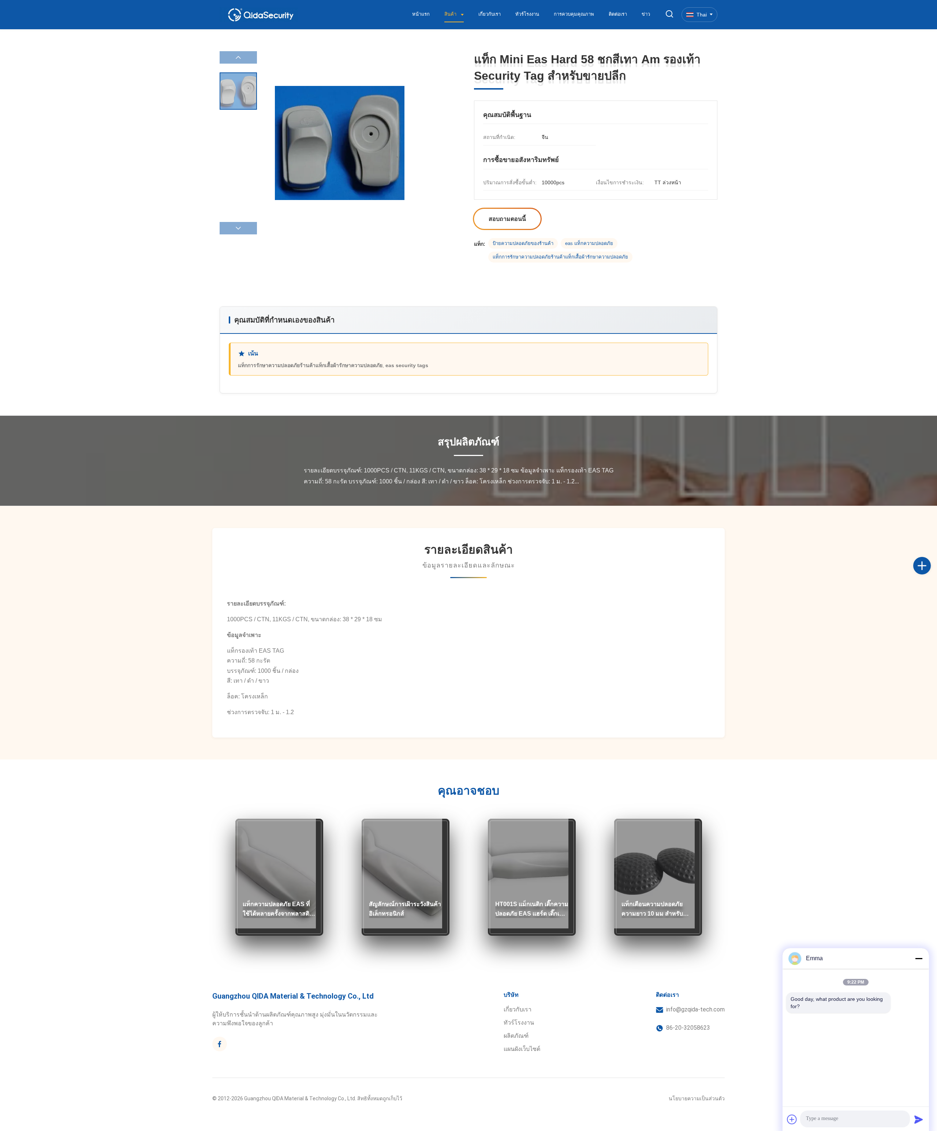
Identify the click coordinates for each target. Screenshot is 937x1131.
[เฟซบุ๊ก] (929, 557)
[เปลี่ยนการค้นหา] (669, 14)
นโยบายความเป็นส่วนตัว (697, 1098)
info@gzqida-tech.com (695, 1009)
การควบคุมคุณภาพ (574, 14)
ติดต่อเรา (618, 14)
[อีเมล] (929, 573)
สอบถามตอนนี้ (507, 219)
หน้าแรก (421, 14)
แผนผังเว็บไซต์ (522, 1048)
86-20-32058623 (688, 1027)
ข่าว (646, 14)
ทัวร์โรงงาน (527, 14)
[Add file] (792, 1119)
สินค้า (451, 14)
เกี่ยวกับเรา (489, 14)
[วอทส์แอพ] (929, 590)
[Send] (919, 1119)
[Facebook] (219, 1044)
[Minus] (918, 958)
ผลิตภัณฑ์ (516, 1035)
